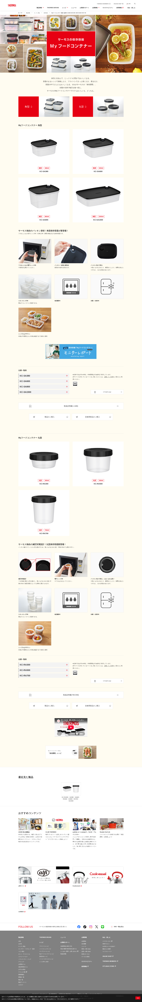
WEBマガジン (106, 943)
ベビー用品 (21, 951)
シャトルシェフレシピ (45, 948)
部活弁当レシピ (43, 956)
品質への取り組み (86, 951)
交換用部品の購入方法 (66, 946)
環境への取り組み (86, 949)
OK (138, 998)
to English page (107, 392)
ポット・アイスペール (24, 954)
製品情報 (21, 937)
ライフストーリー (107, 951)
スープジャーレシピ (44, 951)
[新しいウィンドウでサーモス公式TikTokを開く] (84, 926)
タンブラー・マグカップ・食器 (26, 949)
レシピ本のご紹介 (44, 961)
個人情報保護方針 (53, 993)
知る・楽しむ (106, 937)
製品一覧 (20, 979)
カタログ (20, 984)
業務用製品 (21, 974)
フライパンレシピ (44, 946)
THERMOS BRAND (45, 937)
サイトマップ (35, 993)
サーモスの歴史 (86, 956)
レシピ (41, 942)
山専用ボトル (21, 964)
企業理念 (84, 941)
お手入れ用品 (21, 969)
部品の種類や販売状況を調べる (68, 948)
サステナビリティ (87, 961)
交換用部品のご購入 (92, 417)
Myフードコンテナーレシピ (46, 954)
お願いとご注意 (108, 377)
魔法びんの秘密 (107, 949)
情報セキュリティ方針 (82, 993)
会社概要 (84, 943)
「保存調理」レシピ (54, 753)
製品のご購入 (49, 417)
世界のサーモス (86, 954)
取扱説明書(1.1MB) (71, 406)
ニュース (63, 937)
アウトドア (21, 961)
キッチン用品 (21, 946)
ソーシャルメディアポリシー (95, 993)
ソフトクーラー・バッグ (24, 959)
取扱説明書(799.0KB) (71, 695)
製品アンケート (22, 982)
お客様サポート (65, 942)
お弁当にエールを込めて (109, 946)
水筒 (19, 941)
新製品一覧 (21, 977)
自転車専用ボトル (23, 967)
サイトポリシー (43, 993)
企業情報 (84, 937)
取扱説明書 (63, 954)
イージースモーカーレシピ (46, 959)
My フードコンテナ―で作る (54, 750)
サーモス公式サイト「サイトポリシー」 (56, 999)
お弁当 (20, 943)
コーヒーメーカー (23, 956)
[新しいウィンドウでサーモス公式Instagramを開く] (90, 926)
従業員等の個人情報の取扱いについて (67, 993)
